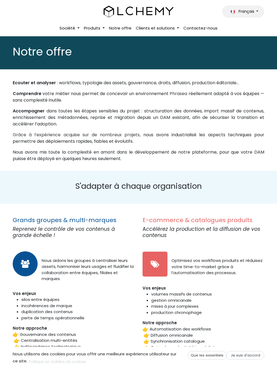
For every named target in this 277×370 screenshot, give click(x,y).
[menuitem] (69, 28)
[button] (207, 355)
